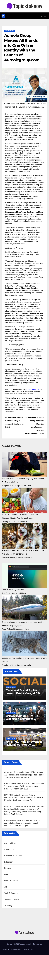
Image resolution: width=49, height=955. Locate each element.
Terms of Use (28, 950)
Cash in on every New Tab (13, 590)
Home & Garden (11, 881)
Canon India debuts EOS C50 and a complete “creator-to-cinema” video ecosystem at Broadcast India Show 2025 (24, 786)
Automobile (9, 849)
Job (5, 887)
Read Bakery (7, 629)
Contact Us (6, 950)
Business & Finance (13, 856)
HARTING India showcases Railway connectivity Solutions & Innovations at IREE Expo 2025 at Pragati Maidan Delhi (23, 797)
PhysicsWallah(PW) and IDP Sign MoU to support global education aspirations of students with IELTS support (22, 823)
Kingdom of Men (9, 486)
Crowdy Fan (7, 522)
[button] (41, 16)
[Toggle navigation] (45, 16)
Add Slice (6, 593)
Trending (8, 906)
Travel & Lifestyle (11, 899)
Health (7, 874)
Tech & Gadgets (11, 893)
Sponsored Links (24, 486)
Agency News (9, 30)
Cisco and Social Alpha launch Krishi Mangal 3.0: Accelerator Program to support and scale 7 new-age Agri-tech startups (24, 774)
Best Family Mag (9, 557)
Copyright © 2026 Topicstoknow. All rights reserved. (24, 944)
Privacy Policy (16, 950)
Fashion (7, 868)
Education (8, 862)
